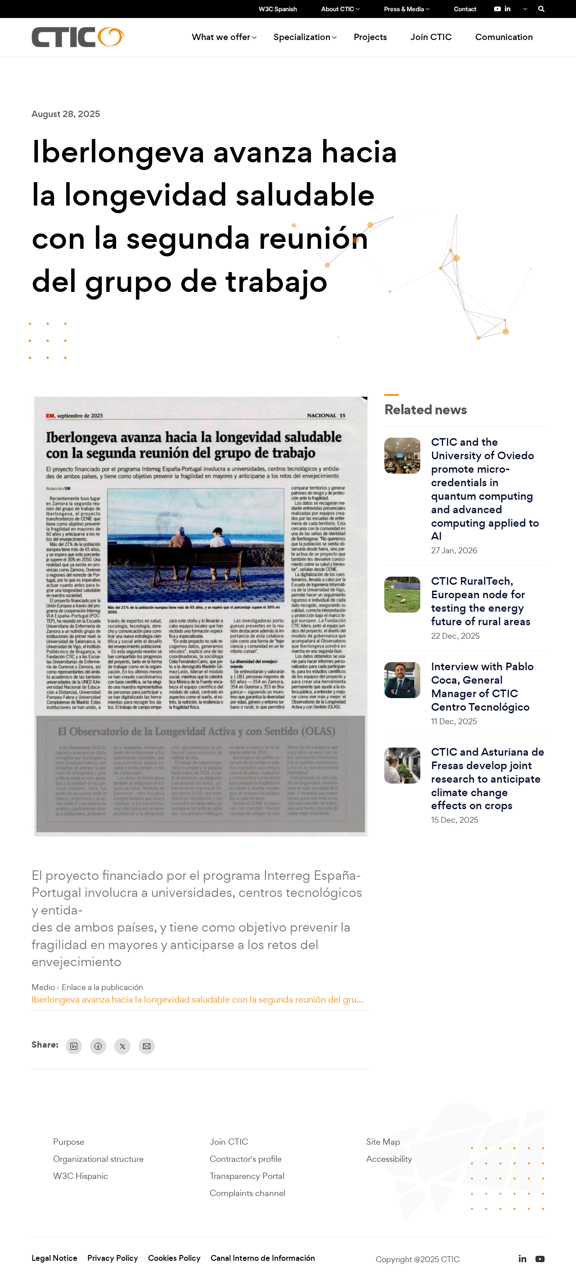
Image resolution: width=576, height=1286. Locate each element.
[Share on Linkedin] (74, 1046)
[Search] (541, 9)
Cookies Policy (174, 1258)
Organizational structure (98, 1159)
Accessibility (389, 1159)
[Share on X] (122, 1046)
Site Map (383, 1142)
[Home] (82, 37)
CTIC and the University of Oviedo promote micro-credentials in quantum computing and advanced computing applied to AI (485, 489)
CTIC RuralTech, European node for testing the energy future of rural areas (481, 601)
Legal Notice (54, 1258)
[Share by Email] (147, 1046)
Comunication (504, 37)
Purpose (68, 1142)
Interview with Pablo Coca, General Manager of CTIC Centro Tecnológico (482, 687)
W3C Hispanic (80, 1176)
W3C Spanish (278, 9)
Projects (370, 37)
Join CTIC (431, 37)
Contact (465, 9)
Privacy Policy (112, 1258)
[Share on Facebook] (98, 1046)
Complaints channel (247, 1193)
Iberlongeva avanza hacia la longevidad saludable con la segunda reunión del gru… (197, 999)
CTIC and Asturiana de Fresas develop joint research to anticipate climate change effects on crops (487, 779)
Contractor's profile (246, 1159)
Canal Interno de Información (263, 1258)
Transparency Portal (247, 1176)
